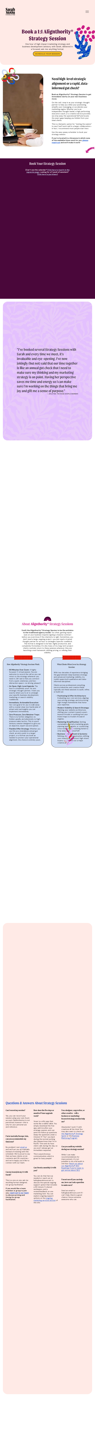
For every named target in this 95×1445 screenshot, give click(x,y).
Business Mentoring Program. (70, 1137)
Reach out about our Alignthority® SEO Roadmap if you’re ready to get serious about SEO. (72, 1167)
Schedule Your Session (47, 54)
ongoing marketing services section (45, 1199)
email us (23, 1147)
